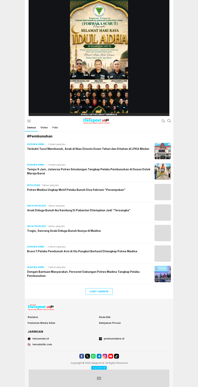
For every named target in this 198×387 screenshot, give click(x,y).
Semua (31, 127)
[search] (169, 121)
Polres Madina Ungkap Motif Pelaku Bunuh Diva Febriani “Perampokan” (76, 189)
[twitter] (87, 356)
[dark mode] (163, 121)
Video (44, 127)
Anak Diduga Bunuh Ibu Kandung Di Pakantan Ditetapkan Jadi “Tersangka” (78, 210)
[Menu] (29, 121)
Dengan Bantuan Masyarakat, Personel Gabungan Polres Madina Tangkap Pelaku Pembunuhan (83, 273)
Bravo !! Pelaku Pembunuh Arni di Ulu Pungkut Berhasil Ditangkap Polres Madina (82, 251)
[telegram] (99, 356)
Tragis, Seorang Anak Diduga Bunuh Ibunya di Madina (64, 230)
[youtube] (110, 356)
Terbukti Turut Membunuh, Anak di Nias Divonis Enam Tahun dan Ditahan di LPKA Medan (88, 148)
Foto (55, 127)
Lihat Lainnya (99, 291)
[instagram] (104, 356)
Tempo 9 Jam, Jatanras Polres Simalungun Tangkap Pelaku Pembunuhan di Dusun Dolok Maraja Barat (88, 171)
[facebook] (81, 356)
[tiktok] (116, 356)
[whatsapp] (93, 356)
